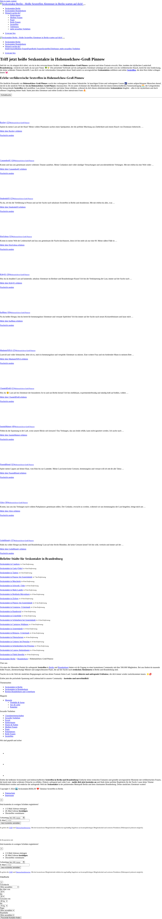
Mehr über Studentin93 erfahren (13, 207)
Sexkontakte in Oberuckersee (11, 637)
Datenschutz (10, 793)
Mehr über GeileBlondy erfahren (13, 549)
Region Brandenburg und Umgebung (20, 691)
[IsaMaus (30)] (10, 308)
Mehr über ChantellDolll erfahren (13, 397)
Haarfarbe (4, 913)
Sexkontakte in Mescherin (10, 581)
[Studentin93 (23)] (10, 194)
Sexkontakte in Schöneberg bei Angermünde (18, 620)
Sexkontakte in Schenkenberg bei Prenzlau (17, 646)
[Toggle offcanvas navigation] (64, 38)
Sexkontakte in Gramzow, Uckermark (15, 607)
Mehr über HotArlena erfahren (12, 245)
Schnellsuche (6, 95)
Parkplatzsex (10, 731)
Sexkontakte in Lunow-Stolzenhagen (15, 650)
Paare (12, 20)
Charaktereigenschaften (14, 716)
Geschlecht (4, 885)
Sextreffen (14, 24)
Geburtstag (4, 818)
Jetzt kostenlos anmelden (10, 823)
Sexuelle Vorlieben (12, 718)
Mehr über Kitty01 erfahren (11, 283)
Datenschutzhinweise (23, 828)
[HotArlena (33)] (10, 232)
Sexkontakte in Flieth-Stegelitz (12, 654)
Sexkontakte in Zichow (9, 598)
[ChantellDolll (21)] (10, 384)
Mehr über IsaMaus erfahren (11, 321)
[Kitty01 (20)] (10, 270)
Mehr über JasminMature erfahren (13, 435)
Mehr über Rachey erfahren (11, 131)
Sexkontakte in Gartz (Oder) (11, 568)
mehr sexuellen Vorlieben (20, 29)
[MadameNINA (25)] (10, 346)
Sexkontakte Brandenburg (15, 11)
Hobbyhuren (15, 15)
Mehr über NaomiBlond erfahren (13, 473)
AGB (11, 828)
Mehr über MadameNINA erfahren (14, 359)
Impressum (9, 795)
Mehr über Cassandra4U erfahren (13, 169)
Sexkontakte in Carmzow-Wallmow (14, 624)
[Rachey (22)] (10, 118)
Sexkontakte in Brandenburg (16, 689)
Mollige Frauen (16, 17)
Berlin (51, 667)
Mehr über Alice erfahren (10, 511)
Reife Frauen (15, 22)
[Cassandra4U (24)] (10, 156)
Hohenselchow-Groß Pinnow (19, 123)
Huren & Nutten (11, 725)
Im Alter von (5, 889)
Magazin (8, 700)
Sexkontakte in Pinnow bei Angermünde (16, 603)
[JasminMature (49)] (10, 422)
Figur (2, 908)
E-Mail (3, 820)
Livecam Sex (10, 33)
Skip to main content (8, 1)
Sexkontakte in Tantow (9, 573)
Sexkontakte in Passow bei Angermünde (16, 577)
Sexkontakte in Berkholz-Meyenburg (15, 594)
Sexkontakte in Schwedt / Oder (12, 586)
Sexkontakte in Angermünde (11, 629)
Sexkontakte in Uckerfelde (10, 616)
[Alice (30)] (10, 498)
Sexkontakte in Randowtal (10, 611)
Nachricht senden (7, 135)
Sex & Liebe (15, 705)
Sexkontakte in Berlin (13, 687)
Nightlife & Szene (17, 702)
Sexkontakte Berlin (12, 8)
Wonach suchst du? (13, 13)
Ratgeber (13, 707)
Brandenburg (22, 659)
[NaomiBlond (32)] (10, 460)
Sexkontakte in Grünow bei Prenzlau (14, 641)
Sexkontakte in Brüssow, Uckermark (14, 633)
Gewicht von (5, 899)
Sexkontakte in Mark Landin (11, 590)
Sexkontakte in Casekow (10, 564)
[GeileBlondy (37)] (10, 536)
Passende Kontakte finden (10, 918)
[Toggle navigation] (85, 4)
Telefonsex (14, 27)
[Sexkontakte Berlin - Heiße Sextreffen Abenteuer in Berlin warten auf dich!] (42, 3)
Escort (7, 720)
